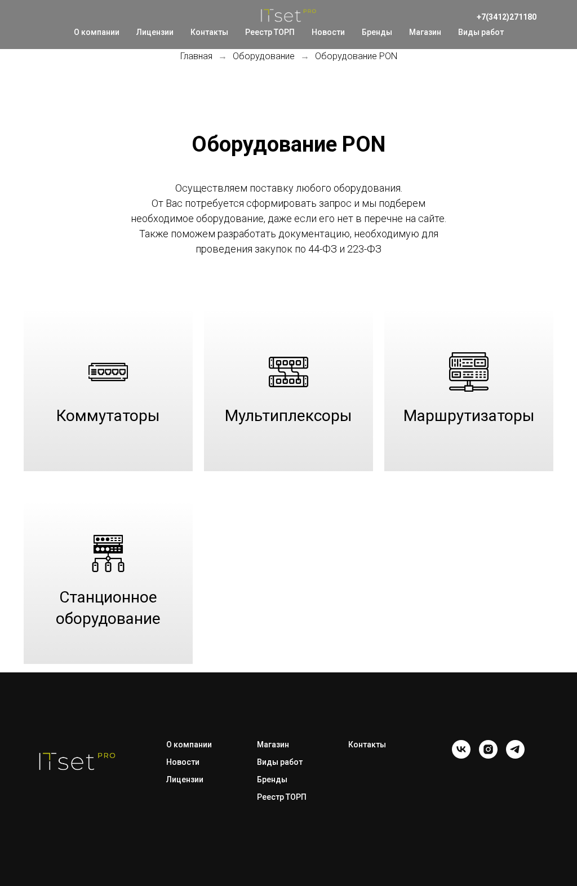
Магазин (425, 32)
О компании (96, 32)
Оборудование (264, 56)
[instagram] (488, 749)
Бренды (377, 32)
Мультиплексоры (288, 415)
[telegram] (515, 749)
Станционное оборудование (108, 608)
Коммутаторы (108, 415)
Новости (328, 32)
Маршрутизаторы (469, 415)
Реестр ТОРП (282, 796)
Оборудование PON (356, 56)
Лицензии (155, 32)
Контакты (209, 32)
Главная (196, 56)
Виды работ (280, 762)
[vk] (461, 749)
